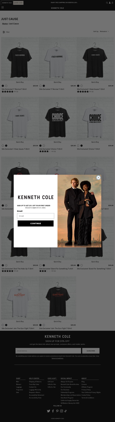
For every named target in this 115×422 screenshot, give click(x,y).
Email (19, 211)
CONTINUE (35, 223)
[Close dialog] (98, 178)
